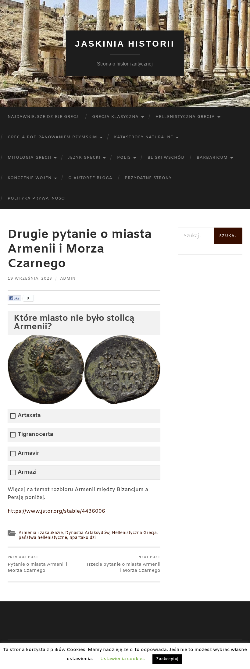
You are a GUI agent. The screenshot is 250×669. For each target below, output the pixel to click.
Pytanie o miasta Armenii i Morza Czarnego (37, 564)
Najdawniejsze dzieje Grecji (44, 116)
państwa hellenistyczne (43, 538)
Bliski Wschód (166, 157)
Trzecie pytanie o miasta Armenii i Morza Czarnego (123, 564)
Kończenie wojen (30, 178)
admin (68, 278)
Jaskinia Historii (125, 43)
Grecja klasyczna (115, 116)
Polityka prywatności (37, 198)
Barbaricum (212, 157)
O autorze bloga (90, 178)
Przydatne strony (148, 178)
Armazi (27, 472)
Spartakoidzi (83, 538)
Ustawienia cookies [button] (122, 659)
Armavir (28, 453)
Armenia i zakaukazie (41, 533)
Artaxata (29, 416)
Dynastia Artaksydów (87, 533)
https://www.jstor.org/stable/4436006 (56, 511)
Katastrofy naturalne (143, 137)
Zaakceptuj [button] (167, 659)
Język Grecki (84, 157)
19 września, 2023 (30, 278)
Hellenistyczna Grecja (185, 116)
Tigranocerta (35, 434)
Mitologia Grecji (29, 157)
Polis (124, 157)
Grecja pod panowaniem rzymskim (52, 137)
